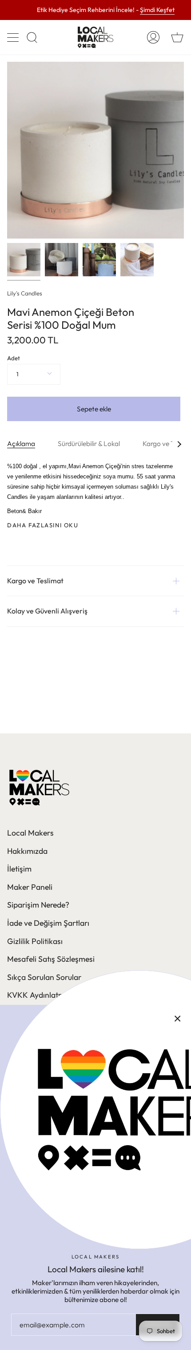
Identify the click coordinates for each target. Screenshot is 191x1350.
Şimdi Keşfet (157, 10)
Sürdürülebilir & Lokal (89, 443)
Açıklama (21, 443)
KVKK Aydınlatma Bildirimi (53, 995)
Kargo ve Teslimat (35, 580)
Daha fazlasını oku (43, 525)
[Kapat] (177, 1018)
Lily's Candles (24, 293)
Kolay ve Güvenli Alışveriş (47, 610)
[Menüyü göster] (13, 37)
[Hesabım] (153, 37)
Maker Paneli (29, 887)
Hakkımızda (27, 851)
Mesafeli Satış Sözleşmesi (51, 959)
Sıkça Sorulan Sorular (44, 977)
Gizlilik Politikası (35, 941)
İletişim (19, 869)
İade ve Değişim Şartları (48, 923)
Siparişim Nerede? (38, 905)
